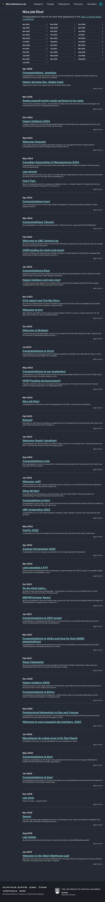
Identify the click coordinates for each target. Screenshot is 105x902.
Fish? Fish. (29, 180)
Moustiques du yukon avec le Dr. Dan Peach (50, 738)
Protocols (78, 4)
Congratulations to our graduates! (44, 371)
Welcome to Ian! (33, 309)
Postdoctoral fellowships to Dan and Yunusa (50, 712)
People (50, 4)
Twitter (23, 887)
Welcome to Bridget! (35, 330)
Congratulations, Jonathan (39, 72)
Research (38, 4)
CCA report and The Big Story (41, 300)
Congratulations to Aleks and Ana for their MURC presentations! (53, 640)
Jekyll (29, 894)
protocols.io (11, 891)
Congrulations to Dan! (36, 500)
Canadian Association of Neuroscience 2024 (51, 162)
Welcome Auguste (34, 141)
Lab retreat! (30, 171)
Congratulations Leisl (36, 461)
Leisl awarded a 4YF (35, 567)
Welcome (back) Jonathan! (40, 440)
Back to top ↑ (98, 88)
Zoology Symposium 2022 (39, 548)
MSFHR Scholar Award (37, 597)
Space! (27, 816)
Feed (23, 891)
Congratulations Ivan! (36, 201)
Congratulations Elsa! (36, 270)
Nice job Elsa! (31, 401)
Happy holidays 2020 (36, 682)
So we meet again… (35, 588)
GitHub (43, 887)
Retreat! (28, 420)
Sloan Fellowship (33, 662)
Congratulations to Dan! (38, 756)
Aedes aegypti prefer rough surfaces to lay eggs (53, 100)
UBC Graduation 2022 (36, 509)
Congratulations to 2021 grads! (42, 618)
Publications (64, 4)
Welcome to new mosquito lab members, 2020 (52, 721)
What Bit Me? (31, 490)
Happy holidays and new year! (42, 279)
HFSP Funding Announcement (42, 380)
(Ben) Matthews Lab (16, 4)
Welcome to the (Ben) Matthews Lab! (46, 855)
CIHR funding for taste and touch (43, 250)
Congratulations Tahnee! (38, 222)
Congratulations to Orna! (38, 350)
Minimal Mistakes (38, 894)
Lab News (92, 4)
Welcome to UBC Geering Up (40, 240)
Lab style (28, 797)
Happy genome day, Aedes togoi (43, 81)
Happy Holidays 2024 (36, 121)
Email (33, 887)
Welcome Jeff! (32, 481)
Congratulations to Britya (39, 692)
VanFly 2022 (31, 530)
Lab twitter (29, 837)
